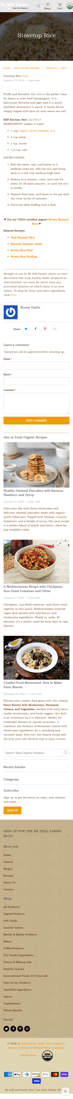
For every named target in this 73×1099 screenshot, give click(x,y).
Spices (8, 996)
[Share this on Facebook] (36, 329)
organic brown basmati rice (37, 130)
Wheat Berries (13, 1010)
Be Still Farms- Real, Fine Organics (41, 1043)
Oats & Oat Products (17, 982)
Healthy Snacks (14, 969)
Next (64, 68)
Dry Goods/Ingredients (19, 955)
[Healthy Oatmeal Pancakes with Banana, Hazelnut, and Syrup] (36, 465)
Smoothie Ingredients (18, 989)
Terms (25, 1047)
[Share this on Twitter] (26, 329)
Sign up (12, 810)
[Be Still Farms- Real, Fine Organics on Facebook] (13, 1029)
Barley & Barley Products (20, 934)
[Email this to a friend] (55, 329)
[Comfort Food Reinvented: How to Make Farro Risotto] (36, 658)
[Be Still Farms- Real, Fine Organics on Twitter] (6, 1029)
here (13, 295)
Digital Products (14, 913)
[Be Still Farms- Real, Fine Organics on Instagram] (27, 1029)
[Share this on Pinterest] (45, 329)
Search (8, 861)
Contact (9, 889)
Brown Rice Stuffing (24, 256)
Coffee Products (14, 948)
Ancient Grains (14, 927)
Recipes (9, 875)
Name (8, 358)
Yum (25, 76)
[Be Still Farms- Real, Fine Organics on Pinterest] (20, 1029)
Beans (8, 941)
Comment (10, 389)
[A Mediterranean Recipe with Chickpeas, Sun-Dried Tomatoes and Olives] (36, 562)
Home (7, 855)
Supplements (12, 1003)
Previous (51, 68)
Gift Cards (10, 920)
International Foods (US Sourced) (25, 975)
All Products (11, 906)
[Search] (38, 6)
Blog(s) (8, 868)
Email (8, 374)
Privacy (13, 1047)
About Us (10, 882)
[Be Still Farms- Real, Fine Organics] (17, 6)
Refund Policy (42, 1047)
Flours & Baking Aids (18, 962)
